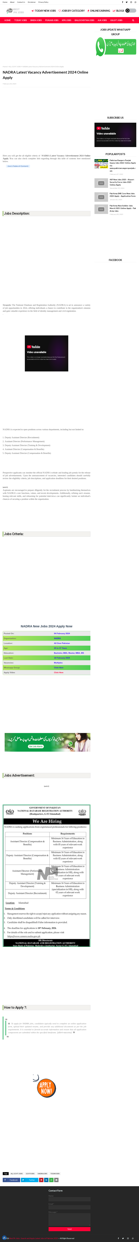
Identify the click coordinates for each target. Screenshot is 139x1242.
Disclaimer (32, 2)
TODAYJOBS (54, 1174)
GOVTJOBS (30, 1174)
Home (5, 2)
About (12, 2)
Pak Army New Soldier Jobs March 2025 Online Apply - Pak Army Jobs (123, 208)
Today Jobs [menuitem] (20, 20)
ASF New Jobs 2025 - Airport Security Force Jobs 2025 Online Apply (122, 182)
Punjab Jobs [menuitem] (51, 20)
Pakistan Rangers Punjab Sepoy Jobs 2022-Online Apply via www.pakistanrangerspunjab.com (123, 165)
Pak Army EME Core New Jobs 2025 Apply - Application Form (122, 194)
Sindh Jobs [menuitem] (36, 20)
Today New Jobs (45, 10)
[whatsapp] (135, 2)
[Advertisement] (46, 46)
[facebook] (122, 2)
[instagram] (131, 2)
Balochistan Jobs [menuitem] (84, 20)
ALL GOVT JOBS (15, 67)
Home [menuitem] (7, 20)
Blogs (120, 10)
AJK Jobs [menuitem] (102, 20)
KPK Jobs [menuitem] (66, 20)
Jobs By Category (73, 10)
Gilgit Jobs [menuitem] (116, 20)
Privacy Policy (43, 2)
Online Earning (100, 10)
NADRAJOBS (42, 1174)
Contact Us (21, 2)
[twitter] (126, 2)
